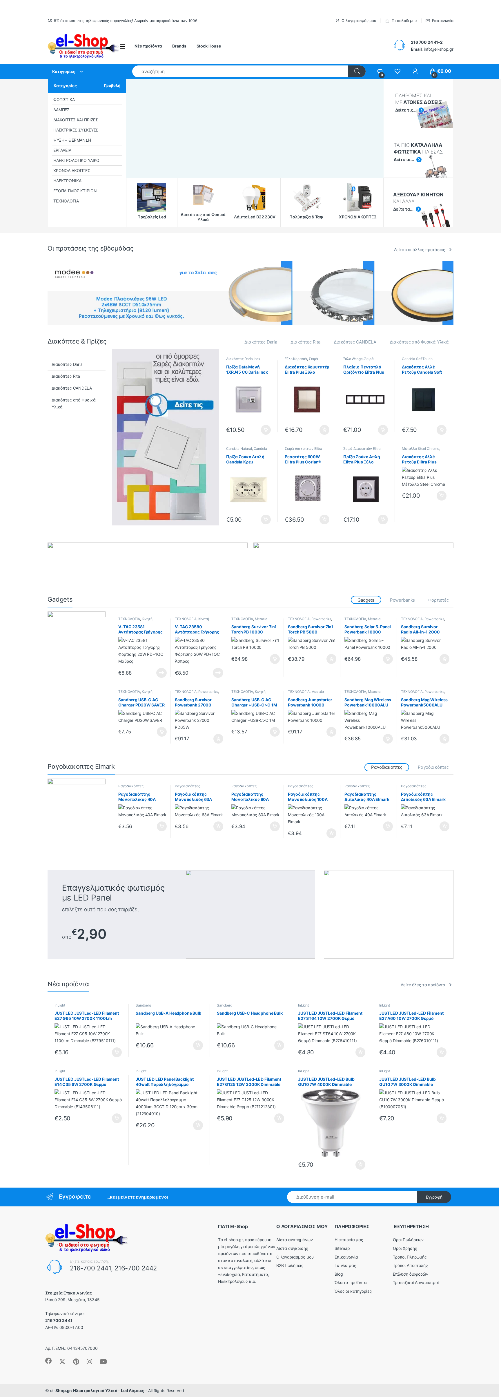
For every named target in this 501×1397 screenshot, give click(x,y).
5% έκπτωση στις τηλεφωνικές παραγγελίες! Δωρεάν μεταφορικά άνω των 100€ (125, 20)
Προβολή (112, 85)
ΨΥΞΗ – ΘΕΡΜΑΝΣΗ (72, 140)
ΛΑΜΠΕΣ (61, 109)
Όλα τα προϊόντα (351, 1282)
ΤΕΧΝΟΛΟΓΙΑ (66, 200)
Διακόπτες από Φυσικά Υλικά (419, 342)
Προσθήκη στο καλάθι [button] (261, 430)
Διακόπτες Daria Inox (243, 359)
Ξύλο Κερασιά (296, 359)
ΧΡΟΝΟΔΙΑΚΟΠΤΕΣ (71, 170)
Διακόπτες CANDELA (355, 342)
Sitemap (342, 1248)
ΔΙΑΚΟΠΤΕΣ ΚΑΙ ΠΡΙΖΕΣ (75, 119)
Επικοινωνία (442, 20)
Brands (179, 45)
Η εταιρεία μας (349, 1239)
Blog (339, 1274)
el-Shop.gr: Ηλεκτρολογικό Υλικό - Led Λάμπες (97, 1390)
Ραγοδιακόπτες (433, 767)
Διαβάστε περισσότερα (154, 673)
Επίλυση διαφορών (410, 1274)
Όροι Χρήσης (405, 1248)
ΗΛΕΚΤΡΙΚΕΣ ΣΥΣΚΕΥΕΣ (75, 129)
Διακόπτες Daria (260, 342)
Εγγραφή (434, 1197)
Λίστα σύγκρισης (292, 1248)
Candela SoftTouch (417, 359)
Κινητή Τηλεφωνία (135, 621)
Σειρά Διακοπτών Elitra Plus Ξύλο (306, 361)
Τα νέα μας (345, 1265)
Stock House (209, 45)
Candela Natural (239, 448)
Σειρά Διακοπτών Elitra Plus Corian (303, 450)
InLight (60, 1005)
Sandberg (143, 1005)
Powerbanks (402, 600)
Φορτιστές (438, 600)
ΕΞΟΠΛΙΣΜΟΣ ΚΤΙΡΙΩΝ (75, 190)
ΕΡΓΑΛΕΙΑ (62, 150)
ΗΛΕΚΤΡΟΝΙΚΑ (67, 180)
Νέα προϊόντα (148, 45)
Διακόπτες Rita (305, 342)
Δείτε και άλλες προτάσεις (420, 249)
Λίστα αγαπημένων (294, 1239)
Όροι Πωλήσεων (408, 1239)
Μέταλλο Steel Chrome (420, 448)
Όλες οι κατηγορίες (353, 1291)
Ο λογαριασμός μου (359, 20)
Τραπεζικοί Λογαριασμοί (416, 1282)
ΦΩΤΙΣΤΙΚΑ (64, 99)
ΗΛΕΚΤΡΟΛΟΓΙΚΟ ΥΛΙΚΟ (76, 160)
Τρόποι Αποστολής (410, 1265)
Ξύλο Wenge (353, 359)
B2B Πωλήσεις (290, 1265)
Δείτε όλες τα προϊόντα (423, 984)
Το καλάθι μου (404, 20)
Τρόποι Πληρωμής (410, 1256)
